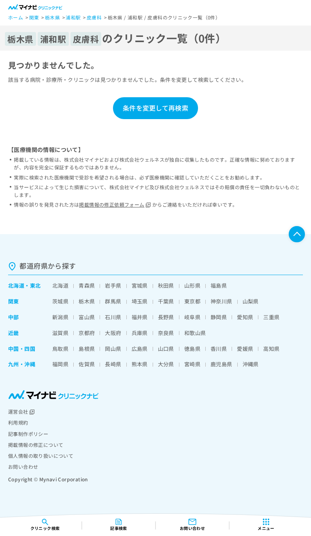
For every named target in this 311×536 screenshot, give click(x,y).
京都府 (87, 333)
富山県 (87, 317)
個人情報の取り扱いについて (40, 455)
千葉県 (166, 301)
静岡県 (219, 317)
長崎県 (113, 364)
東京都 (192, 301)
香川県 (219, 348)
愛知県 (245, 317)
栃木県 (87, 301)
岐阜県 (192, 317)
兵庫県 (140, 333)
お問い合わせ (23, 466)
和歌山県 (195, 333)
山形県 (192, 285)
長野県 (166, 317)
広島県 (140, 348)
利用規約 (18, 422)
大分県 (166, 364)
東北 (35, 285)
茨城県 (60, 301)
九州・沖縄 (21, 364)
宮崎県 (192, 364)
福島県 (219, 285)
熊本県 (140, 364)
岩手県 (113, 285)
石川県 (113, 317)
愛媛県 (245, 348)
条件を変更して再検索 (155, 108)
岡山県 (113, 348)
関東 (13, 301)
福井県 (140, 317)
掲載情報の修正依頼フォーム (111, 204)
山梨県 (251, 301)
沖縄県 (251, 364)
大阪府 (113, 333)
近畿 (13, 333)
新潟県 (60, 317)
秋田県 (166, 285)
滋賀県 (60, 333)
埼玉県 (140, 301)
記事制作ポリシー (28, 433)
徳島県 (192, 348)
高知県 (271, 348)
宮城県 (140, 285)
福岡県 (60, 364)
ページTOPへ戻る (297, 234)
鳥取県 (60, 348)
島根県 (87, 348)
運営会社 (18, 411)
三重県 (271, 317)
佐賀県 (87, 364)
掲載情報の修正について (35, 444)
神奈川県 (221, 301)
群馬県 (113, 301)
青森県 (87, 285)
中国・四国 (21, 348)
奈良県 (166, 333)
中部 (13, 317)
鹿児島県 (221, 364)
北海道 (16, 285)
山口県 (166, 348)
